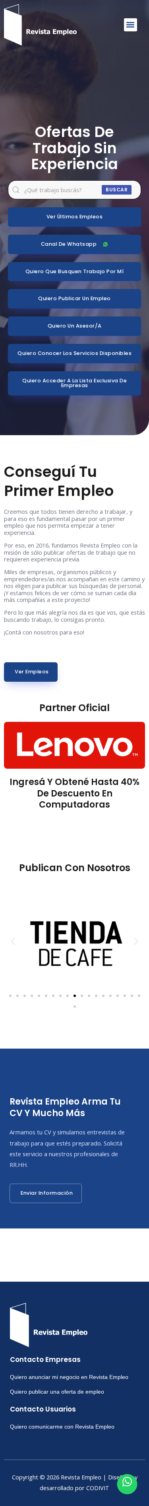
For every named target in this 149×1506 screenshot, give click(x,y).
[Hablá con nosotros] (127, 1484)
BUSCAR (117, 189)
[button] (130, 24)
